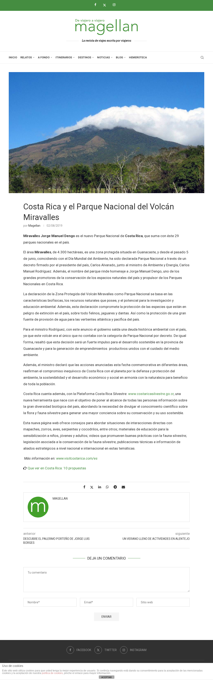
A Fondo (44, 57)
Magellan (34, 225)
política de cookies (52, 673)
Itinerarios (64, 57)
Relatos (26, 57)
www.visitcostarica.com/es (77, 458)
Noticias (103, 57)
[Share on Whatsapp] (109, 487)
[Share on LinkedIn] (101, 487)
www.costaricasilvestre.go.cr (151, 394)
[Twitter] (106, 5)
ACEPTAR (106, 677)
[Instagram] (116, 4)
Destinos (84, 57)
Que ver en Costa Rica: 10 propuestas (57, 468)
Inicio (13, 57)
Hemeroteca (138, 57)
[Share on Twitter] (93, 487)
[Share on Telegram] (117, 487)
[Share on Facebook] (85, 487)
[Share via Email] (125, 487)
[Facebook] (96, 4)
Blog (119, 57)
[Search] (202, 57)
